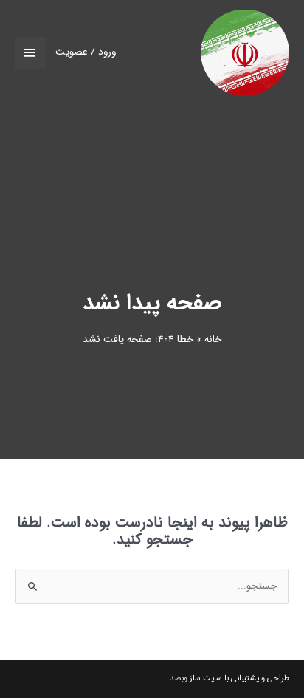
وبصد (178, 678)
